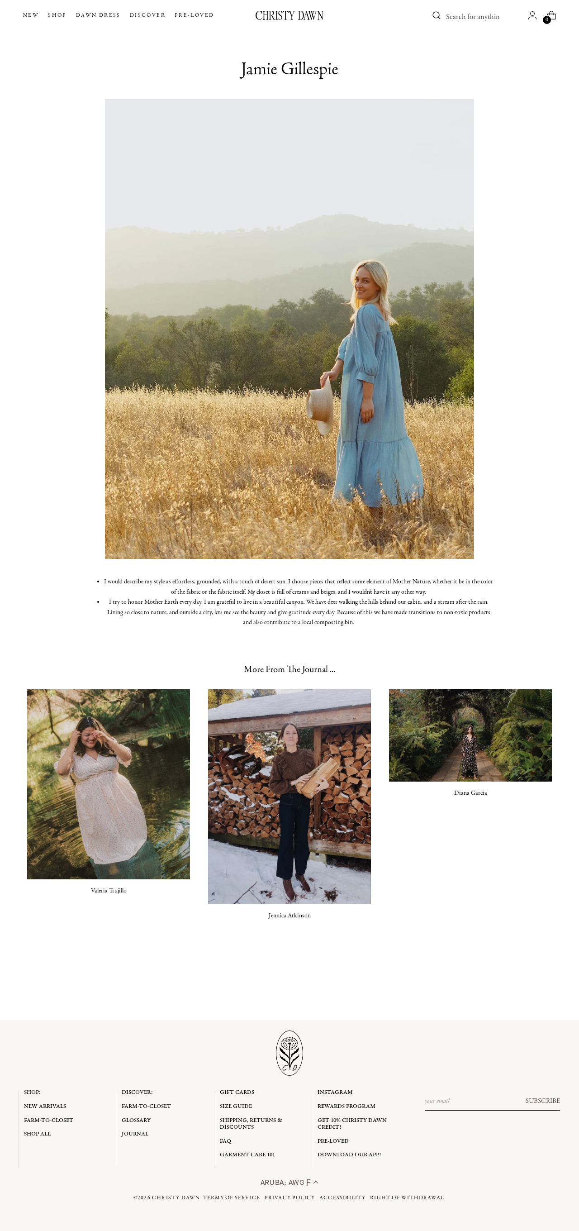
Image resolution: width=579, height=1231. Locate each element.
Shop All (37, 1134)
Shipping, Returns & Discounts (251, 1123)
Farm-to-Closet (48, 1120)
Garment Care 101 (247, 1155)
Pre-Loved (333, 1141)
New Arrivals (45, 1106)
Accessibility (342, 1198)
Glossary (136, 1120)
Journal (135, 1134)
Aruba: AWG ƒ (287, 1182)
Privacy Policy (290, 1198)
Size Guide (236, 1106)
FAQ (225, 1141)
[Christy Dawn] (289, 15)
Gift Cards (237, 1092)
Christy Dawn (176, 1198)
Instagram (335, 1092)
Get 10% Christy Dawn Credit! (352, 1123)
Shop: (32, 1092)
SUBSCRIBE (543, 1101)
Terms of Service (231, 1198)
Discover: (137, 1092)
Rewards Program (346, 1106)
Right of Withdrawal (407, 1198)
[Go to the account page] (532, 15)
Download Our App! (349, 1155)
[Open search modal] (436, 15)
